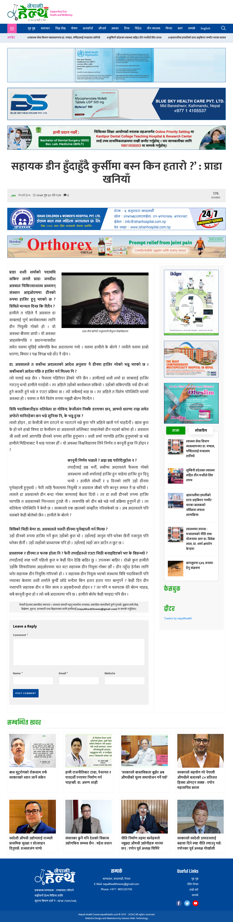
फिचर (169, 28)
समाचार (45, 28)
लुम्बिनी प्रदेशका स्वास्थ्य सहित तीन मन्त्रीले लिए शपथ (79, 37)
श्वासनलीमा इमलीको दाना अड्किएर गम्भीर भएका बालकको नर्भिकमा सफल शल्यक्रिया (157, 37)
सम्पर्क (191, 28)
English (205, 28)
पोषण (74, 28)
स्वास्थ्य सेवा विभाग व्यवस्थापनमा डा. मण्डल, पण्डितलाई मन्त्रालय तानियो (200, 449)
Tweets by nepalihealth (178, 618)
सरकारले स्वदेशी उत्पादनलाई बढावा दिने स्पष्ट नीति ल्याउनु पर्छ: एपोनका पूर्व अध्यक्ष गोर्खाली (199, 843)
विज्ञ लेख (60, 28)
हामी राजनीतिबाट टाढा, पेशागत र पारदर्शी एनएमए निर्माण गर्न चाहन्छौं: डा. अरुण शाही (88, 777)
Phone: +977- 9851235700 (116, 889)
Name (18, 673)
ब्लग (180, 28)
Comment (20, 635)
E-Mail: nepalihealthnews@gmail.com (116, 884)
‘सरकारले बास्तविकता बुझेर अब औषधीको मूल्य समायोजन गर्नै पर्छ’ (144, 775)
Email (63, 673)
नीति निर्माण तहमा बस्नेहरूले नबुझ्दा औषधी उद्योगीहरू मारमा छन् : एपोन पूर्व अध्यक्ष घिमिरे (142, 843)
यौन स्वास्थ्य (153, 28)
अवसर (115, 28)
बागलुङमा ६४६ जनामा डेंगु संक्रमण (199, 565)
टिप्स (126, 28)
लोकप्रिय (201, 430)
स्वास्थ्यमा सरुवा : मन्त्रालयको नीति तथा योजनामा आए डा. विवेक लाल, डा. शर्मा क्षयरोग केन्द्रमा (200, 539)
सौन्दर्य (102, 28)
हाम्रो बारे (193, 890)
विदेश (138, 28)
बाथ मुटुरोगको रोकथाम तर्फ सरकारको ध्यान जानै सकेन (28, 775)
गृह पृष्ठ (31, 28)
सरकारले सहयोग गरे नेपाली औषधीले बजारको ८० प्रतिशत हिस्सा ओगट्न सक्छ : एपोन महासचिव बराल (197, 780)
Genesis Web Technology (134, 918)
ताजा (175, 430)
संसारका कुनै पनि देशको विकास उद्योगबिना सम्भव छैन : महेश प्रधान (88, 840)
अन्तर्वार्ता (88, 28)
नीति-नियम (192, 884)
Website (109, 673)
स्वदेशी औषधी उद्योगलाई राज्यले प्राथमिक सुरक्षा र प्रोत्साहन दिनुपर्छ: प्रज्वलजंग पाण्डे (31, 843)
